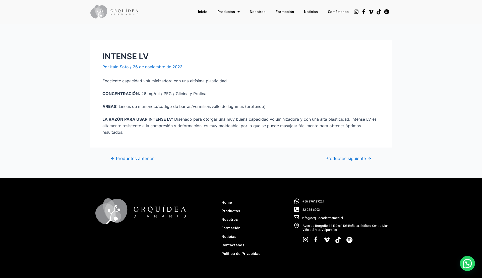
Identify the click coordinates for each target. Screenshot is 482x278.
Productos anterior (132, 158)
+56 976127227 (313, 201)
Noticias (311, 12)
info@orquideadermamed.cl (322, 218)
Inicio (202, 12)
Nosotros (258, 12)
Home (226, 202)
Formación (285, 12)
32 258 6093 (311, 210)
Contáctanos (338, 12)
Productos (226, 12)
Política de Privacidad (241, 253)
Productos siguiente (348, 158)
